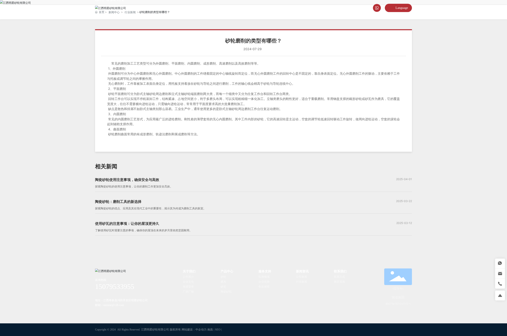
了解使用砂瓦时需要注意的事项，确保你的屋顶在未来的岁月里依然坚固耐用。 (143, 230)
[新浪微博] (98, 312)
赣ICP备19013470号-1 (398, 303)
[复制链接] (130, 312)
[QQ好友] (114, 312)
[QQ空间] (122, 312)
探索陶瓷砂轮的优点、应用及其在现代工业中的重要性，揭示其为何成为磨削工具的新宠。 (150, 208)
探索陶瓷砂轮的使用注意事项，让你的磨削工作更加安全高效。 (134, 186)
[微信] (106, 312)
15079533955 (114, 287)
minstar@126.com (113, 305)
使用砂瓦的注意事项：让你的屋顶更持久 (127, 223)
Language (401, 7)
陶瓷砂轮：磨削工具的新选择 (118, 202)
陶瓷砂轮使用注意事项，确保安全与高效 (127, 180)
